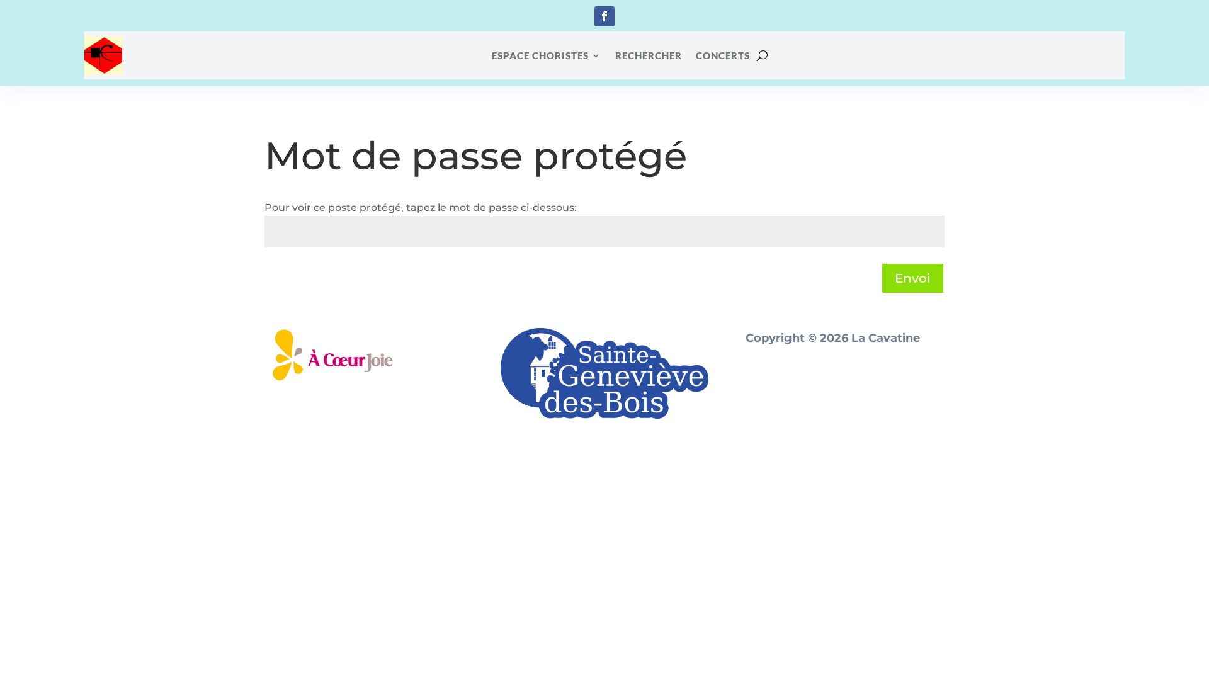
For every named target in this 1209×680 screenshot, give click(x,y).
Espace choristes (540, 55)
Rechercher (648, 55)
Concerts (723, 55)
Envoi (913, 278)
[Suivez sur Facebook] (604, 16)
